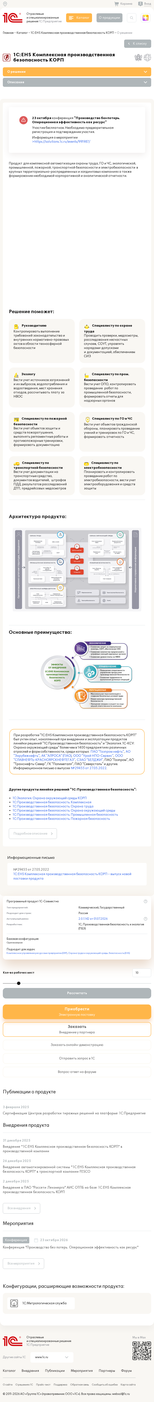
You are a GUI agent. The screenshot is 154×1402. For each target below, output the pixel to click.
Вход (147, 3)
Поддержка (60, 1384)
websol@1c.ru (121, 1394)
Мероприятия (82, 1371)
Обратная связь (79, 1384)
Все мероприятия (21, 1263)
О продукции (109, 18)
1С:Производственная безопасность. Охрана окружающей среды (64, 810)
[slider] (18, 983)
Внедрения (30, 1371)
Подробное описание (30, 834)
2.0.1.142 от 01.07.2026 (93, 918)
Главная (8, 33)
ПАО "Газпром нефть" (107, 752)
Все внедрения (19, 1208)
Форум (126, 1371)
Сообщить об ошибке (105, 1384)
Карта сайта (128, 1384)
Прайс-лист (43, 1384)
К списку (140, 44)
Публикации (55, 1371)
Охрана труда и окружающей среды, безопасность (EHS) (99, 953)
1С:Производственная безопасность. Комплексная (52, 802)
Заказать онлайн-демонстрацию (77, 1045)
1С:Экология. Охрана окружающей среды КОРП (50, 798)
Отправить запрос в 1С (77, 1058)
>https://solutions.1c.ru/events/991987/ (61, 142)
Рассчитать (77, 993)
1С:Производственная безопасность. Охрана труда (53, 806)
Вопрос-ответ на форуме (77, 1072)
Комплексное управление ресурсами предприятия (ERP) (37, 953)
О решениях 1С (24, 1384)
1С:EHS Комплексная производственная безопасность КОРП (72, 33)
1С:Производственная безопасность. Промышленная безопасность (65, 815)
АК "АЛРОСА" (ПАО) (56, 756)
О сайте (7, 1384)
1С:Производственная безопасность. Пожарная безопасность (61, 819)
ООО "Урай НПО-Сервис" (93, 756)
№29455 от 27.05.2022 (88, 768)
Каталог (22, 33)
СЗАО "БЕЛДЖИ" (90, 760)
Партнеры (107, 1371)
